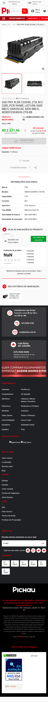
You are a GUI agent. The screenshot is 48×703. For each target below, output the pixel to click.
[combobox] (17, 11)
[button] (20, 160)
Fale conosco (7, 512)
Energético (6, 425)
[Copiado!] (30, 168)
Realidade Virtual (27, 425)
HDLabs (32, 637)
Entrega (5, 481)
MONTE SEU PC (33, 18)
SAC (3, 507)
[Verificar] (10, 657)
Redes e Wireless (28, 415)
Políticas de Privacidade (11, 520)
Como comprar (7, 489)
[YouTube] (43, 550)
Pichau (26, 637)
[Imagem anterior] (5, 50)
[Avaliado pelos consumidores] (14, 670)
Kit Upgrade (25, 394)
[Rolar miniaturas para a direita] (44, 84)
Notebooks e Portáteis (30, 406)
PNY (9, 124)
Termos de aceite (8, 516)
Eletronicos (6, 406)
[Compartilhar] (35, 167)
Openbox (5, 429)
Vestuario (24, 411)
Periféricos (25, 389)
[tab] (12, 84)
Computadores (7, 394)
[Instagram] (32, 550)
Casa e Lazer (26, 420)
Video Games (7, 415)
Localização (6, 462)
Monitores (6, 399)
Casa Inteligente (8, 420)
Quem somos (7, 458)
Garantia (5, 485)
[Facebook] (27, 550)
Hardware (5, 389)
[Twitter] (38, 550)
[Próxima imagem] (43, 50)
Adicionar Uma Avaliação (38, 239)
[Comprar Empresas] (24, 369)
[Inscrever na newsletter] (43, 543)
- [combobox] (4, 236)
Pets (23, 429)
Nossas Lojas (7, 466)
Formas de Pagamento (11, 493)
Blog (3, 471)
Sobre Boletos (7, 497)
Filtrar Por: (7, 234)
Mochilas (5, 411)
